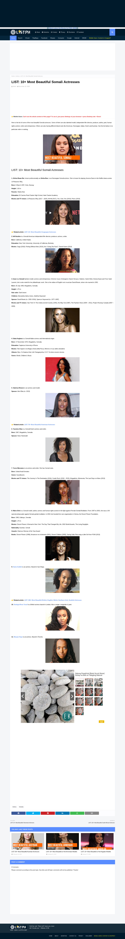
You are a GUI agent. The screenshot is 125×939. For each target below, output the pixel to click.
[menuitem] (100, 38)
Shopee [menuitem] (52, 38)
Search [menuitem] (20, 38)
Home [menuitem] (13, 38)
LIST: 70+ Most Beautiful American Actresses (39, 424)
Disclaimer (72, 32)
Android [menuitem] (77, 38)
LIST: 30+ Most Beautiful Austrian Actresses (25, 851)
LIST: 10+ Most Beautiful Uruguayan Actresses (40, 232)
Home (13, 76)
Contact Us (72, 935)
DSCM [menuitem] (84, 38)
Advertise (46, 32)
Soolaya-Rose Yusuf (21, 604)
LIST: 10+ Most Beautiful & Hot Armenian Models (61, 851)
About (38, 32)
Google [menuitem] (69, 38)
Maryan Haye (18, 637)
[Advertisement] (62, 13)
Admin (14, 86)
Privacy (63, 32)
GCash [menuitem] (27, 38)
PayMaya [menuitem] (35, 38)
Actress (18, 76)
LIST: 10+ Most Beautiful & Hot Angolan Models (96, 851)
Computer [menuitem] (61, 38)
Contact (55, 32)
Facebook (81, 32)
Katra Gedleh (17, 567)
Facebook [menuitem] (44, 38)
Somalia (21, 807)
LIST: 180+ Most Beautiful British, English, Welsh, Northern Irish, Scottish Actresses (53, 600)
